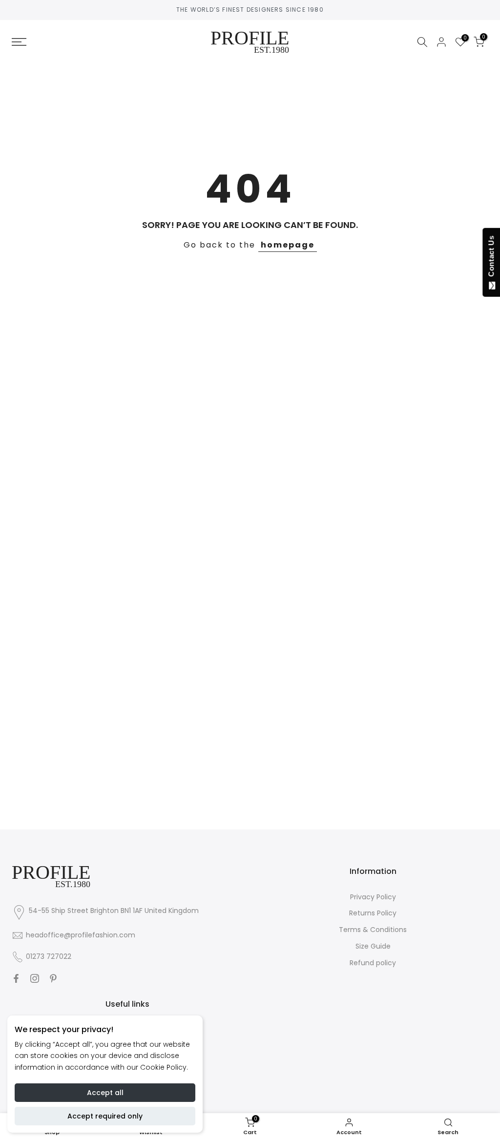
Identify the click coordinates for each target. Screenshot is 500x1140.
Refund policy (373, 963)
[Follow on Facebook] (16, 978)
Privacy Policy (373, 897)
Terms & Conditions (373, 929)
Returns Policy (372, 913)
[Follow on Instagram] (34, 978)
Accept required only (105, 1116)
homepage (287, 244)
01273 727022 (48, 956)
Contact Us (491, 258)
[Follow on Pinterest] (53, 978)
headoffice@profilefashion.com (80, 935)
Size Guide (373, 946)
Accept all (105, 1093)
